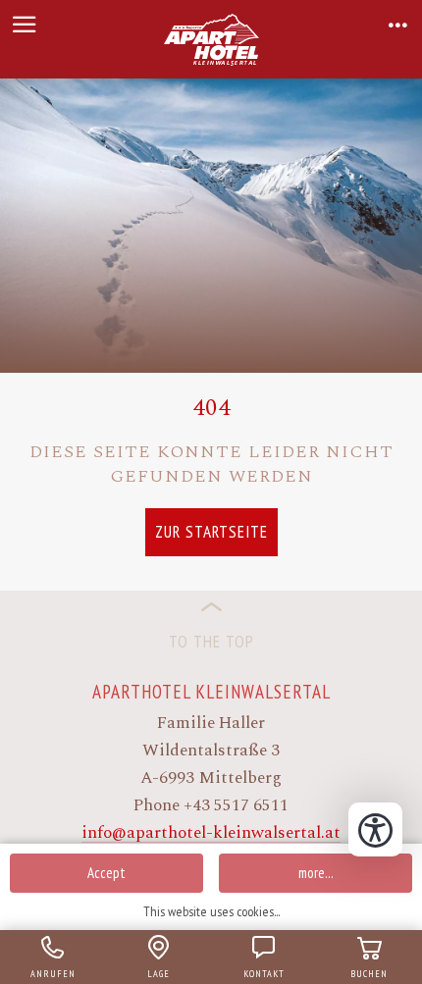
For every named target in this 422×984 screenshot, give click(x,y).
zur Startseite (211, 532)
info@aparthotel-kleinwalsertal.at (211, 833)
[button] (24, 24)
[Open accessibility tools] (375, 829)
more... (316, 872)
